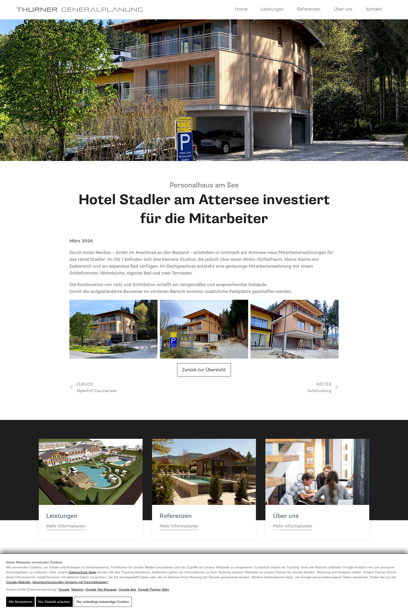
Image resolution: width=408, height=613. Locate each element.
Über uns (343, 9)
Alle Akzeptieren (20, 602)
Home (241, 9)
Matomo (77, 589)
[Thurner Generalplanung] (80, 10)
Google (64, 589)
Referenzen (308, 9)
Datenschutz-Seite (82, 572)
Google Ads (127, 589)
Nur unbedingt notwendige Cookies (102, 602)
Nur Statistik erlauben (54, 602)
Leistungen (272, 9)
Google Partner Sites (153, 589)
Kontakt (374, 9)
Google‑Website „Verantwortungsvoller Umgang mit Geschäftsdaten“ (57, 582)
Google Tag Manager (101, 589)
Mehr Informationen (65, 526)
